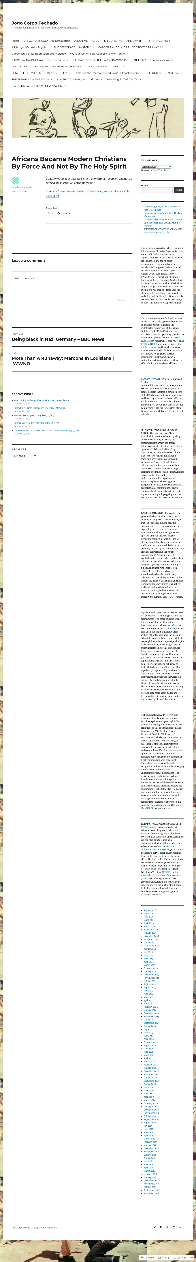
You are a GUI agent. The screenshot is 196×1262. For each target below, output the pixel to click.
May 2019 (148, 1132)
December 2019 (151, 1110)
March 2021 (149, 1061)
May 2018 (148, 1164)
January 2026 (150, 933)
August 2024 (150, 987)
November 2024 (151, 978)
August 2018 (150, 1158)
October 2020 (150, 1077)
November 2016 (151, 1193)
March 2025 (149, 965)
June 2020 (148, 1090)
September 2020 (152, 1081)
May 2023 (148, 1036)
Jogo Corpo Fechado (35, 23)
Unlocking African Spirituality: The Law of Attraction (40, 408)
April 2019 (149, 1135)
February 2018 (150, 1174)
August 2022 (150, 1045)
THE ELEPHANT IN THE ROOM (30, 79)
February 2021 (150, 1064)
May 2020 (148, 1093)
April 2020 (149, 1097)
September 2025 (152, 945)
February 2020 (151, 1103)
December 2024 (151, 974)
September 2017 (151, 1190)
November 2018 (151, 1151)
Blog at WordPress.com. (45, 1227)
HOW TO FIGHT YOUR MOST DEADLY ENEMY (39, 73)
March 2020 (149, 1100)
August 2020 (150, 1084)
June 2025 (148, 955)
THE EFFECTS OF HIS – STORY (72, 47)
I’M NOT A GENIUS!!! (158, 40)
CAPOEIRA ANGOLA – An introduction (47, 40)
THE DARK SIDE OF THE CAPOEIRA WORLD (99, 60)
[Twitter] (154, 1227)
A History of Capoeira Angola (29, 47)
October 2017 (150, 1187)
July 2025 (148, 952)
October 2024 (150, 981)
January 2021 (150, 1068)
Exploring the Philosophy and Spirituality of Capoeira (107, 73)
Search (144, 185)
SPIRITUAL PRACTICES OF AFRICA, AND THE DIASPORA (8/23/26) (46, 430)
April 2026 (149, 923)
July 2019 (148, 1126)
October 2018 (150, 1155)
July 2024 (148, 990)
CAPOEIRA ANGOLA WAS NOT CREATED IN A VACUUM (131, 47)
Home (15, 40)
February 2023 (151, 1042)
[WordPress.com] (180, 1227)
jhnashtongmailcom (22, 187)
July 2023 (148, 1029)
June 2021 (148, 1052)
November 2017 (151, 1183)
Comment (122, 300)
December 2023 (151, 1013)
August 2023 (150, 1026)
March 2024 (149, 1003)
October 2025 (150, 942)
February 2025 (151, 968)
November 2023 (151, 1016)
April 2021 (148, 1058)
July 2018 (148, 1161)
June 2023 (148, 1032)
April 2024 (149, 1000)
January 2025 (150, 971)
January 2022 (150, 1048)
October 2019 (150, 1116)
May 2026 (148, 920)
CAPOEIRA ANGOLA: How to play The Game (38, 60)
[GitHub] (174, 1227)
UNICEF (166, 872)
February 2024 (151, 1007)
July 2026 (148, 913)
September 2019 (151, 1119)
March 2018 (149, 1171)
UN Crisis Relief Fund (151, 869)
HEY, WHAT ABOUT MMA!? (105, 66)
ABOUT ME (81, 40)
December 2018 (151, 1148)
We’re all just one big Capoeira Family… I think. (98, 53)
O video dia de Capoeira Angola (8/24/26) (34, 415)
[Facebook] (161, 1227)
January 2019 (150, 1145)
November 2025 (151, 939)
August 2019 (150, 1122)
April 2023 (149, 1039)
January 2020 (150, 1106)
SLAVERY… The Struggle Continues (77, 79)
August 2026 (150, 910)
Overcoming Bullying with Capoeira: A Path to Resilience (41, 400)
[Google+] (167, 1227)
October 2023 (150, 1019)
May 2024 (148, 997)
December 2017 (151, 1180)
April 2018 (148, 1167)
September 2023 (151, 1023)
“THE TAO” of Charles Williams (152, 60)
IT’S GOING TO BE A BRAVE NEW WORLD (37, 85)
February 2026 (151, 929)
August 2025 (150, 949)
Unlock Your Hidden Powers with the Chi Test (36, 423)
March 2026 (150, 926)
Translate (163, 170)
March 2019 (149, 1138)
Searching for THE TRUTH (122, 79)
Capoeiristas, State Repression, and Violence (39, 53)
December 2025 (151, 936)
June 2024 (148, 994)
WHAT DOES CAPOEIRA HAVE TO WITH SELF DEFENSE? (46, 66)
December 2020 (151, 1071)
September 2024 (152, 984)
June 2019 (148, 1129)
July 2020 (148, 1087)
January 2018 (150, 1177)
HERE (144, 344)
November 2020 (151, 1074)
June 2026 (149, 916)
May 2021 (148, 1055)
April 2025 (149, 962)
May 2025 (148, 958)
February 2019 (151, 1142)
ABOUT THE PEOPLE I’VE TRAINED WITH (117, 40)
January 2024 (150, 1010)
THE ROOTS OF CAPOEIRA (163, 73)
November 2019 (151, 1113)
